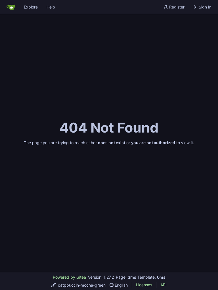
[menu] (78, 285)
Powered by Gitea (69, 277)
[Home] (11, 7)
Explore (31, 7)
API (163, 284)
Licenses (144, 284)
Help (51, 7)
